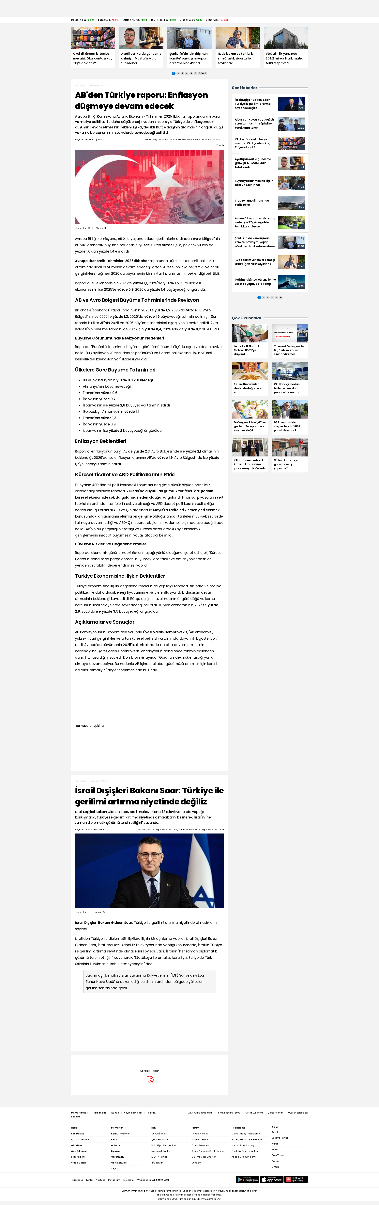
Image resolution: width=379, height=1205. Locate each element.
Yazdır (220, 145)
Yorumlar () (83, 228)
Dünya (105, 781)
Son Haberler (244, 88)
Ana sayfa (80, 85)
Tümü (202, 73)
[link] (270, 104)
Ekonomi (107, 85)
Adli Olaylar (108, 1061)
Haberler (94, 85)
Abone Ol (101, 228)
